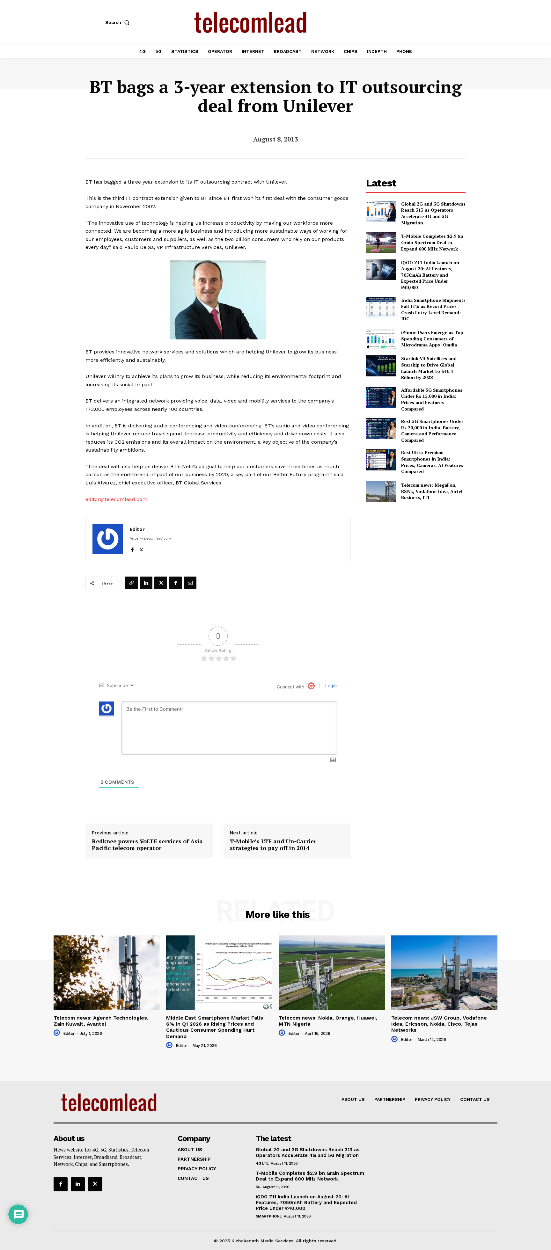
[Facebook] (132, 548)
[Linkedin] (146, 583)
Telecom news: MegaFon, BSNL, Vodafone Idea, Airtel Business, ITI (431, 491)
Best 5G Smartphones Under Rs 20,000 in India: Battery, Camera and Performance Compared (432, 430)
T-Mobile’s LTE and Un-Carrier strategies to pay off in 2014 (273, 845)
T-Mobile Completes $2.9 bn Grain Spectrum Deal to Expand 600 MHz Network (432, 242)
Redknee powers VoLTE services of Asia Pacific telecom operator (147, 845)
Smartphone (269, 1216)
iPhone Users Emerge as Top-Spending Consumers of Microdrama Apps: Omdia (433, 338)
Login (330, 685)
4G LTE (262, 1163)
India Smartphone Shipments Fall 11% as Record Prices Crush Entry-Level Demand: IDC (433, 309)
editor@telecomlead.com (116, 499)
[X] (141, 548)
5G (258, 1187)
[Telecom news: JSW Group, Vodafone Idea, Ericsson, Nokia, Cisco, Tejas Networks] (444, 972)
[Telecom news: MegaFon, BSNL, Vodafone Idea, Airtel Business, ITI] (381, 491)
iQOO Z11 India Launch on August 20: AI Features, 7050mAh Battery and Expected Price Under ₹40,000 (430, 274)
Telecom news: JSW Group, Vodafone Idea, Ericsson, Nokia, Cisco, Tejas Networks (439, 1024)
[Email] (190, 583)
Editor (137, 529)
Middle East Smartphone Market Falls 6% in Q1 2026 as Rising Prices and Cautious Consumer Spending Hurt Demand (214, 1027)
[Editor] (107, 539)
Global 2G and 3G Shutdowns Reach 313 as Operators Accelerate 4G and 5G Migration (433, 213)
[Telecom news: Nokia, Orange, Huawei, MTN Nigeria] (332, 972)
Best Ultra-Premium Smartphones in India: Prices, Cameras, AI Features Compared (432, 461)
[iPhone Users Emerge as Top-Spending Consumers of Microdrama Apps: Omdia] (381, 338)
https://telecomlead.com (150, 538)
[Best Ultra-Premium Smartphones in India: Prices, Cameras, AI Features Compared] (381, 459)
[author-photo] (58, 1032)
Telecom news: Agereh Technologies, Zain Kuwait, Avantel (101, 1021)
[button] (118, 22)
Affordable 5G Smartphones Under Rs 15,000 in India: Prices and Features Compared (431, 399)
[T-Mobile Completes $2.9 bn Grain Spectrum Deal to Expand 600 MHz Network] (381, 242)
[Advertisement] (416, 553)
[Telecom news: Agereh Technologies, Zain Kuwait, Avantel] (107, 972)
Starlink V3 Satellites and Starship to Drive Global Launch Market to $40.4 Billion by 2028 (429, 367)
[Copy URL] (131, 583)
